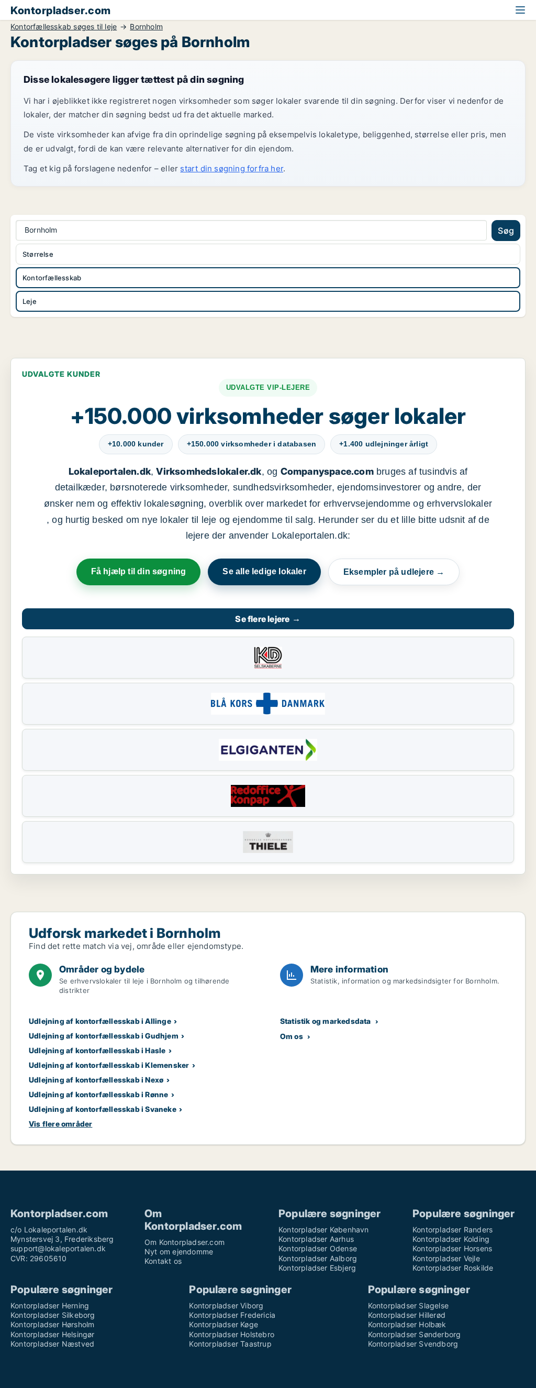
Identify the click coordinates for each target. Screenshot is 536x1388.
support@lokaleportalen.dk (58, 1248)
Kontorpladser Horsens (452, 1248)
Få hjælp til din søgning (138, 571)
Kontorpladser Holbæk (407, 1324)
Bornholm (146, 27)
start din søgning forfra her (231, 168)
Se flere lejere (267, 619)
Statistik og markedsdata (325, 1021)
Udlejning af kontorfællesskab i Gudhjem (103, 1035)
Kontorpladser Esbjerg (317, 1267)
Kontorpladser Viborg (226, 1305)
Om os (291, 1036)
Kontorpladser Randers (452, 1229)
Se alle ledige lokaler (264, 571)
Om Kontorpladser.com (184, 1242)
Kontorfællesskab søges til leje (63, 27)
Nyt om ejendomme (178, 1251)
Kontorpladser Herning (49, 1305)
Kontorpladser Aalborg (317, 1258)
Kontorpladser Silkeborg (52, 1314)
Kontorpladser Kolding (450, 1238)
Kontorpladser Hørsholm (52, 1324)
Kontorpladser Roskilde (452, 1267)
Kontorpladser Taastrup (230, 1343)
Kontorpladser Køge (223, 1324)
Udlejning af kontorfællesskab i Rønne (98, 1094)
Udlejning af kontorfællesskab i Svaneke (102, 1109)
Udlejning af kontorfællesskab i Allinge (100, 1021)
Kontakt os (163, 1260)
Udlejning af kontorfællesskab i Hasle (97, 1050)
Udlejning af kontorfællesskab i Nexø (96, 1079)
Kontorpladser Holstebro (231, 1334)
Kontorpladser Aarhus (316, 1238)
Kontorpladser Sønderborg (414, 1334)
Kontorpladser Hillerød (406, 1314)
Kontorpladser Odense (317, 1248)
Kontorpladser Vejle (446, 1258)
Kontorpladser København (323, 1229)
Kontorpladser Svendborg (413, 1343)
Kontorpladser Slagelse (408, 1305)
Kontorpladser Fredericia (232, 1314)
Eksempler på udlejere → (394, 571)
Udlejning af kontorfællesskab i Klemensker (109, 1065)
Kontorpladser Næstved (52, 1343)
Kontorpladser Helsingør (52, 1334)
